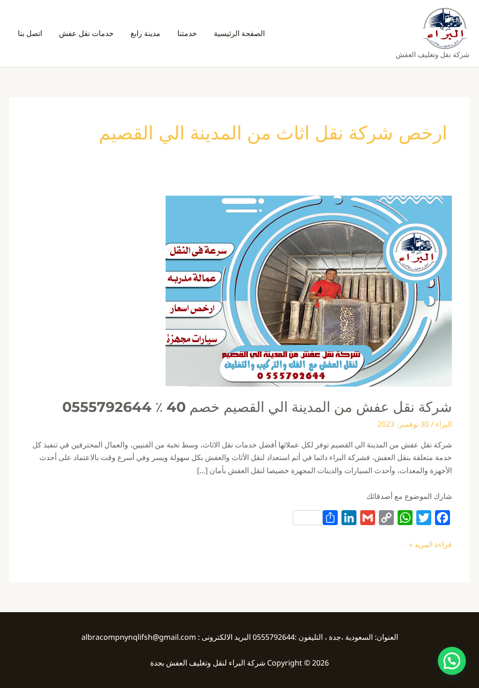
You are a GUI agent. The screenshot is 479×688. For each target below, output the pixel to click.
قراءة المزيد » (430, 543)
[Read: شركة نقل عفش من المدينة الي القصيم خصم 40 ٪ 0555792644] (309, 290)
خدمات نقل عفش (86, 33)
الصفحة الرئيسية (239, 33)
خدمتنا (187, 33)
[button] (452, 661)
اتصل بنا (30, 33)
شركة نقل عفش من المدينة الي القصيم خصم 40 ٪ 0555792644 (257, 407)
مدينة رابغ (145, 33)
